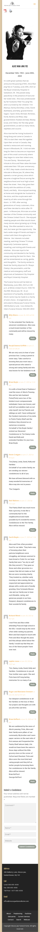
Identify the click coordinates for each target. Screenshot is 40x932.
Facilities (28, 913)
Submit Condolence (27, 847)
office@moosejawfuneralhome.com (16, 901)
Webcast (27, 920)
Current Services (24, 916)
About (9, 913)
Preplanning (18, 913)
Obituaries (11, 916)
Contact (11, 920)
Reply (33, 338)
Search (18, 920)
